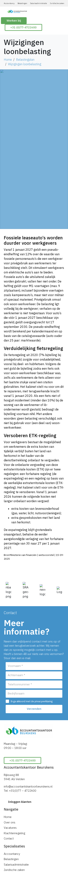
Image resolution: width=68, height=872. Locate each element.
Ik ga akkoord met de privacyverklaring (32, 701)
